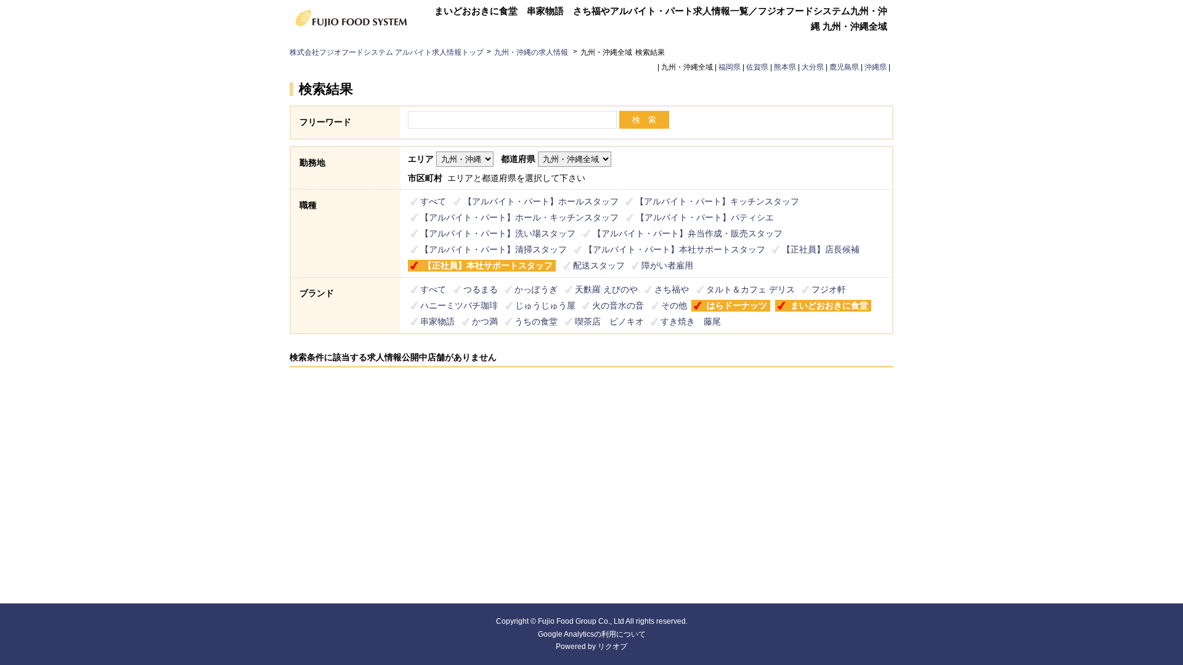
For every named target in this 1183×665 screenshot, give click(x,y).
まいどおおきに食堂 (829, 305)
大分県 (813, 67)
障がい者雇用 (667, 265)
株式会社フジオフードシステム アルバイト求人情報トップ (387, 52)
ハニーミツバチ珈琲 (459, 305)
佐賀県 (757, 67)
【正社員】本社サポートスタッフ (488, 265)
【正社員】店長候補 (821, 249)
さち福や (671, 289)
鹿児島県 (844, 67)
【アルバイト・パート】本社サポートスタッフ (674, 249)
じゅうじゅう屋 (545, 305)
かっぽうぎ (536, 289)
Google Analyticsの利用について (592, 634)
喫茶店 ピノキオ (609, 321)
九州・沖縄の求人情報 (532, 52)
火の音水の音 (618, 305)
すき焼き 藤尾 (691, 321)
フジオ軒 (828, 289)
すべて (433, 201)
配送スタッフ (599, 265)
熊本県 (785, 67)
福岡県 (729, 67)
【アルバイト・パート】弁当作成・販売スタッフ (688, 233)
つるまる (480, 289)
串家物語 (437, 321)
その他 (674, 305)
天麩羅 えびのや (606, 289)
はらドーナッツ (737, 305)
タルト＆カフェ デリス (750, 289)
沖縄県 (875, 67)
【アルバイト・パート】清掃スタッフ (493, 249)
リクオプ (612, 646)
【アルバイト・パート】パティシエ (705, 217)
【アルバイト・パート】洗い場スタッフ (497, 233)
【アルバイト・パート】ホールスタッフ (541, 201)
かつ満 (485, 321)
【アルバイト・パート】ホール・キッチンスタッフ (519, 217)
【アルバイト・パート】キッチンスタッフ (717, 201)
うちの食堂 (536, 321)
